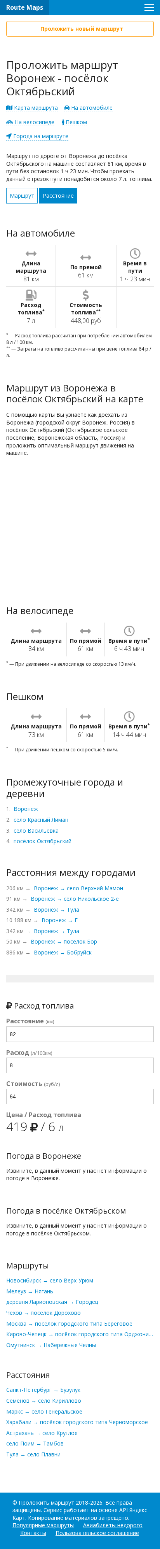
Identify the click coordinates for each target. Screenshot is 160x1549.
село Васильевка (36, 830)
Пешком (75, 122)
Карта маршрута (35, 107)
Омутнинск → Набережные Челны (51, 1345)
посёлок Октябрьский (42, 841)
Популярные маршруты (43, 1525)
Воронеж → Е (60, 920)
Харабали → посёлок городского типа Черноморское (77, 1422)
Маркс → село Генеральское (44, 1411)
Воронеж (26, 808)
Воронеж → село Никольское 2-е (75, 898)
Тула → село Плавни (33, 1454)
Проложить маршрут (46, 1502)
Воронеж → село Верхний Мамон (78, 888)
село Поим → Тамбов (35, 1443)
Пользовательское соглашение (97, 1533)
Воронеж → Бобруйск (63, 952)
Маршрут (22, 195)
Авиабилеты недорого (113, 1525)
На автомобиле (91, 107)
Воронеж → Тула (56, 909)
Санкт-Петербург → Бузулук (43, 1389)
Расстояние (58, 195)
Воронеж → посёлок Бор (64, 941)
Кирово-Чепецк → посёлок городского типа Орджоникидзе (80, 1334)
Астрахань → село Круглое (42, 1433)
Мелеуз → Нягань (29, 1291)
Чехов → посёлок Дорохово (43, 1312)
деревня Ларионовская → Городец (52, 1301)
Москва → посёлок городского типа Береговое (69, 1323)
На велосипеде (33, 122)
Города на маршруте (40, 136)
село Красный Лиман (41, 819)
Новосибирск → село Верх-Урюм (49, 1280)
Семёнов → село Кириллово (43, 1400)
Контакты (33, 1533)
